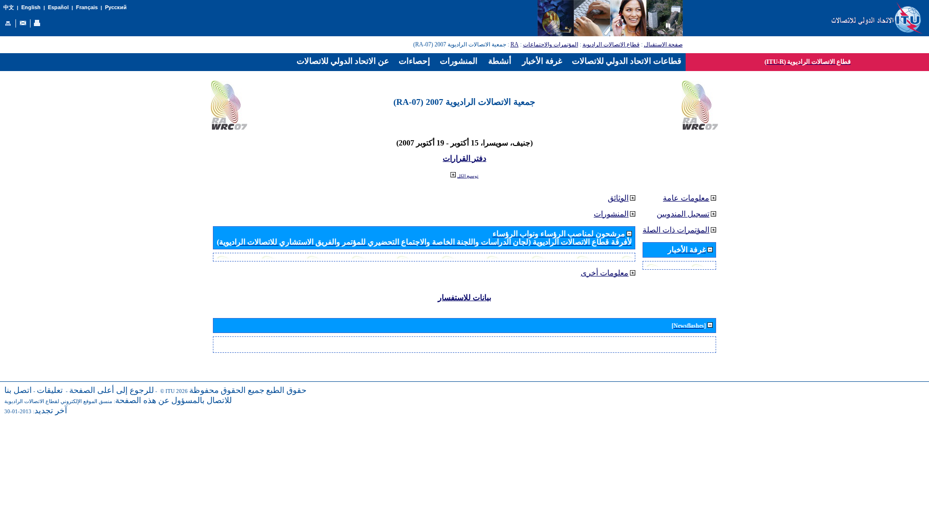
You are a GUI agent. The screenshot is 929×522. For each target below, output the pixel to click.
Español (58, 7)
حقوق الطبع (286, 390)
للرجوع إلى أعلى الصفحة (111, 390)
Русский (116, 7)
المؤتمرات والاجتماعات (550, 44)
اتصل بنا (18, 390)
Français (87, 7)
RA (514, 44)
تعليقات (50, 390)
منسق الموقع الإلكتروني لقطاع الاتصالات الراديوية (58, 401)
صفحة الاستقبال (663, 44)
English (31, 7)
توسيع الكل (468, 176)
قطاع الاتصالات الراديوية (611, 44)
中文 (8, 7)
